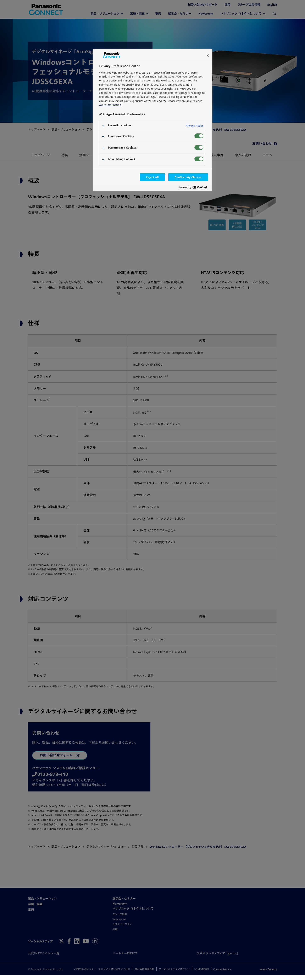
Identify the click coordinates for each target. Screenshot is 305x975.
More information (110, 105)
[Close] (207, 55)
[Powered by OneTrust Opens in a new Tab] (194, 188)
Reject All (152, 177)
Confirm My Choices (188, 177)
